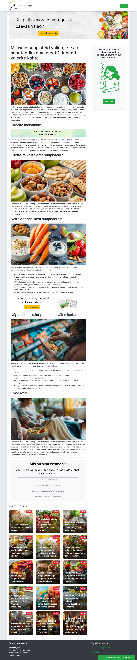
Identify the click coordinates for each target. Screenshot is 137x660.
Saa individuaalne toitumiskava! (117, 657)
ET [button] (115, 6)
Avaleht (23, 6)
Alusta (124, 6)
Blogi (30, 6)
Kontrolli (109, 101)
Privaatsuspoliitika (99, 652)
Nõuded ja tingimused (101, 648)
